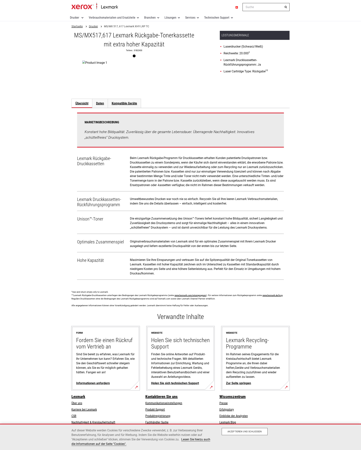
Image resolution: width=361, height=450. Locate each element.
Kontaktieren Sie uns (161, 396)
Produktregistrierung (157, 416)
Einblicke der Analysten (233, 416)
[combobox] (266, 7)
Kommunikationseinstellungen (163, 403)
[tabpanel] (180, 197)
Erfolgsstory (226, 409)
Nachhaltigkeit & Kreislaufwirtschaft (93, 422)
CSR (73, 416)
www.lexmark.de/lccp (272, 295)
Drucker (75, 17)
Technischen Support (216, 17)
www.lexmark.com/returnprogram (190, 295)
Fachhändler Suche (156, 422)
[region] (180, 437)
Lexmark (78, 396)
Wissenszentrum (232, 396)
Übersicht (81, 103)
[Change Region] (236, 7)
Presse (223, 403)
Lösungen (170, 17)
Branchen (150, 17)
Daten (100, 103)
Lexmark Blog (227, 422)
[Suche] (286, 7)
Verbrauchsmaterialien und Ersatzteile (112, 17)
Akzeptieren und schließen (245, 431)
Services (190, 17)
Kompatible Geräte (124, 103)
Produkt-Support (155, 409)
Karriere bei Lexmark (84, 409)
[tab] (81, 103)
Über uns (76, 403)
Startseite (94, 6)
